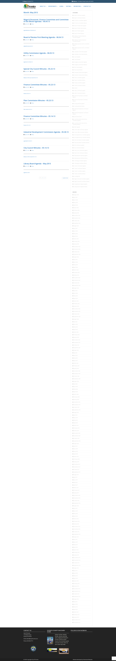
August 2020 (76, 381)
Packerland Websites (87, 659)
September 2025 (77, 223)
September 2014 (77, 565)
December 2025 (77, 215)
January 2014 (76, 586)
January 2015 (76, 555)
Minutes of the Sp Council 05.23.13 (31, 77)
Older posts (65, 178)
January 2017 (76, 492)
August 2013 (76, 599)
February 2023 (77, 303)
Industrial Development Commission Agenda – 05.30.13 (46, 132)
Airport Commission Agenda (79, 15)
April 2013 (76, 609)
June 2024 (76, 262)
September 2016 (77, 503)
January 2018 (76, 461)
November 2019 (77, 404)
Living (61, 6)
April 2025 (76, 236)
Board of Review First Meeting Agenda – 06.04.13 (43, 37)
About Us (42, 6)
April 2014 (76, 578)
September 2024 (77, 254)
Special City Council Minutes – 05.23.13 (39, 69)
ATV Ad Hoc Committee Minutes (80, 23)
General (75, 88)
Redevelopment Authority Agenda (80, 155)
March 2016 (76, 518)
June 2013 (76, 604)
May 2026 (76, 202)
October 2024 (76, 251)
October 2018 (76, 438)
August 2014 (76, 568)
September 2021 (77, 347)
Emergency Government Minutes (80, 64)
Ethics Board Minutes (78, 69)
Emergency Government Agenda (80, 62)
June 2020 (76, 386)
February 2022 (77, 334)
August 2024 (76, 257)
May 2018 (76, 451)
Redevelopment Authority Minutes (80, 158)
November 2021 (77, 342)
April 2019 (76, 422)
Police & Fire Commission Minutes (81, 153)
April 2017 (76, 485)
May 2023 (76, 295)
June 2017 (76, 479)
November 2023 (77, 280)
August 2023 (76, 288)
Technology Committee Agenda (80, 160)
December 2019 (77, 402)
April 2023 (76, 298)
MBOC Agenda (77, 127)
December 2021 (77, 339)
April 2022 (76, 329)
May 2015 (76, 544)
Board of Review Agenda (79, 30)
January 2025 (76, 244)
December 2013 (77, 588)
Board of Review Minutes (79, 33)
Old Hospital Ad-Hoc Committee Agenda (82, 134)
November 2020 (77, 373)
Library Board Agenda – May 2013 (37, 163)
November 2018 (77, 435)
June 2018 (76, 448)
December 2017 (77, 464)
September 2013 (77, 596)
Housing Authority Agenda (79, 103)
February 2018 (77, 459)
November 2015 (77, 529)
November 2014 (77, 560)
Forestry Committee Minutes (79, 85)
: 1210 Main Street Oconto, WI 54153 (83, 1)
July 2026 (75, 197)
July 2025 (75, 228)
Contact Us (87, 6)
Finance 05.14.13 (27, 125)
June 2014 (76, 573)
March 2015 (76, 549)
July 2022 (75, 321)
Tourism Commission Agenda (80, 165)
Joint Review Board (78, 116)
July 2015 (75, 539)
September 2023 (77, 285)
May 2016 (76, 513)
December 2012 (77, 619)
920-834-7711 (30, 641)
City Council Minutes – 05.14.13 (36, 148)
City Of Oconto (35, 659)
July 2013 (75, 601)
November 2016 (77, 498)
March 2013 (76, 612)
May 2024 (76, 264)
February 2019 (77, 428)
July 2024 (75, 259)
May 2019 (76, 420)
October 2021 (76, 345)
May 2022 (76, 326)
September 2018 (77, 441)
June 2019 (76, 417)
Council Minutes (77, 59)
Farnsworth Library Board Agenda (80, 72)
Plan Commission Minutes (79, 147)
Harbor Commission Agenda (79, 90)
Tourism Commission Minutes (80, 168)
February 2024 (77, 272)
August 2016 (76, 505)
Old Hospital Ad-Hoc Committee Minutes (82, 137)
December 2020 (77, 371)
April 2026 (76, 205)
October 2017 (76, 469)
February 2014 (77, 583)
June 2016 (76, 511)
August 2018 (76, 443)
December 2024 (77, 246)
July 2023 (75, 290)
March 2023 (76, 301)
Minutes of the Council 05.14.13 (30, 156)
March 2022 (76, 332)
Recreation (77, 6)
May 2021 (76, 358)
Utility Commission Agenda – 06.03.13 (39, 53)
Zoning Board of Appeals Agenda (80, 184)
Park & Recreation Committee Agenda (81, 140)
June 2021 (76, 355)
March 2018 (76, 456)
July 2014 (75, 570)
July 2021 (75, 352)
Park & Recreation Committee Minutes (81, 142)
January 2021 (76, 368)
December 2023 (77, 277)
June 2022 (76, 324)
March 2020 (76, 394)
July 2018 (75, 446)
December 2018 (77, 433)
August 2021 (76, 350)
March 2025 (76, 238)
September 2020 (77, 378)
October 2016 (76, 500)
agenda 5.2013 (27, 172)
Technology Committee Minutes (80, 163)
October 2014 (76, 562)
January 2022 (76, 337)
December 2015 (77, 526)
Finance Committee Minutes (79, 80)
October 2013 (76, 593)
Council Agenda (77, 56)
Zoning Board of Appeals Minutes (80, 186)
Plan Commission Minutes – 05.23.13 (38, 100)
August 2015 (76, 536)
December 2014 (77, 557)
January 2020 (76, 399)
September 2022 (77, 316)
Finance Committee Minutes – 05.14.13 (39, 116)
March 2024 (76, 269)
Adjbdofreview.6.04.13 (28, 46)
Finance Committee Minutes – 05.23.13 (39, 84)
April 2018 (76, 453)
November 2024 (77, 249)
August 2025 (76, 225)
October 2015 (76, 531)
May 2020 (76, 389)
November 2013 (77, 591)
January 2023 (76, 306)
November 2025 (77, 218)
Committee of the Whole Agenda (80, 51)
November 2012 (77, 622)
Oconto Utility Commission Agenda (81, 129)
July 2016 (75, 508)
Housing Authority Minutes (79, 106)
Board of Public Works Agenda (80, 25)
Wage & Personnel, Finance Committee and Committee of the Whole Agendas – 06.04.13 (46, 20)
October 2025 (76, 220)
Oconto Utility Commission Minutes (81, 132)
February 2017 (77, 490)
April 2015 (76, 547)
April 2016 (76, 516)
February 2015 (77, 552)
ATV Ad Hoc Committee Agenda (80, 20)
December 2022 (77, 308)
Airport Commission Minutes (79, 17)
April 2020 (76, 391)
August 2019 (76, 412)
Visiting (68, 6)
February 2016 (77, 521)
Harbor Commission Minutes (79, 93)
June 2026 (76, 199)
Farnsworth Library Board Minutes (81, 75)
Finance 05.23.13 (27, 93)
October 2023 (76, 282)
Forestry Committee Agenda (79, 82)
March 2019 (76, 425)
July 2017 (75, 477)
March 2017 (76, 487)
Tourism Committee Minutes (79, 173)
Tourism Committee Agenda (79, 171)
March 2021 (76, 363)
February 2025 (77, 241)
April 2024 (76, 267)
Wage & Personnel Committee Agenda (81, 178)
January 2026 (76, 212)
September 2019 (77, 409)
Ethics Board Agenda (78, 67)
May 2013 (76, 606)
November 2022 (77, 311)
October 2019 (76, 407)
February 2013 (77, 614)
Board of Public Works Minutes (80, 28)
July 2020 (75, 384)
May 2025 (76, 233)
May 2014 (76, 575)
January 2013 (76, 617)
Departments (52, 6)
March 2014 (76, 580)
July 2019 (75, 415)
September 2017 (77, 472)
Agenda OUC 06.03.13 (28, 62)
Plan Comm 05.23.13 (28, 109)
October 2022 (76, 314)
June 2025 (76, 231)
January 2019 (76, 430)
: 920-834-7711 (28, 1)
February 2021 (77, 365)
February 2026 (77, 210)
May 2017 (76, 482)
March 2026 (76, 207)
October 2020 (76, 376)
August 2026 (76, 194)
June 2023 (76, 293)
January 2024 (76, 275)
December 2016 (77, 495)
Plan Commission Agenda (79, 145)
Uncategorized (77, 176)
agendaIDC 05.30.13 (28, 141)
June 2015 (76, 542)
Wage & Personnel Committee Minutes (81, 181)
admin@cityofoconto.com (32, 638)
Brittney (32, 24)
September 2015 (77, 534)
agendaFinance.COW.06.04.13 (30, 30)
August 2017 (76, 474)
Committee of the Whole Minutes (80, 54)
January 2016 (76, 523)
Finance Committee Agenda (79, 77)
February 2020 (77, 396)
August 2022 (76, 319)
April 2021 (76, 360)
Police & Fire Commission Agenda (80, 150)
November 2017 (77, 466)
